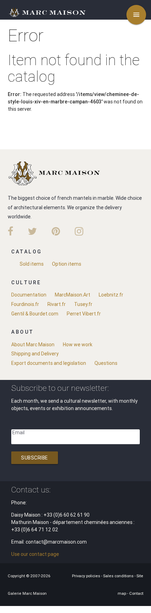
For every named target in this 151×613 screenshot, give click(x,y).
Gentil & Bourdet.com (34, 314)
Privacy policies (86, 575)
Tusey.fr (83, 304)
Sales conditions (118, 575)
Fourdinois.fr (25, 304)
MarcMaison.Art (72, 295)
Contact (136, 593)
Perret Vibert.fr (84, 314)
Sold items (32, 264)
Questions (105, 363)
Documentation (28, 295)
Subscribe (34, 458)
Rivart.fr (56, 304)
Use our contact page (35, 554)
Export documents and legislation (48, 363)
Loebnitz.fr (111, 295)
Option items (66, 264)
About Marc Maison (32, 344)
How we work (77, 344)
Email (18, 432)
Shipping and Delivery (35, 353)
